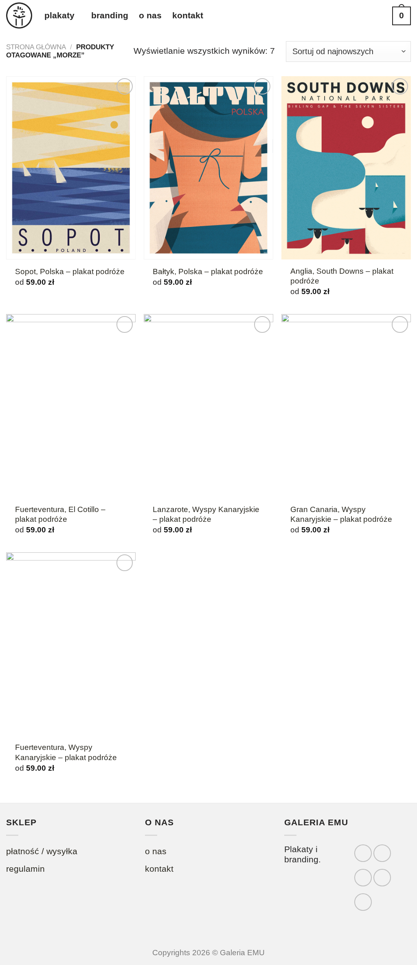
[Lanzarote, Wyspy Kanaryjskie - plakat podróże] (208, 405)
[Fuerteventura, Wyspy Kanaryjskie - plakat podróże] (71, 644)
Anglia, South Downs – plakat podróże (341, 276)
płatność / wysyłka (41, 851)
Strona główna (36, 47)
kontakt (187, 15)
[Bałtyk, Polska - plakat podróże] (208, 167)
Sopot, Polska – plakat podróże (70, 271)
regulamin (25, 868)
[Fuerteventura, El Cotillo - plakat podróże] (71, 405)
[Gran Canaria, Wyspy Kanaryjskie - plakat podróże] (346, 405)
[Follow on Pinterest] (363, 902)
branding (109, 15)
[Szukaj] (378, 16)
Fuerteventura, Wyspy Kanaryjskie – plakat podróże (66, 752)
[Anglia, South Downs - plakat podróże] (346, 167)
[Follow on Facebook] (363, 853)
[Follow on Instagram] (382, 853)
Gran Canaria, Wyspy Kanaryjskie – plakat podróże (341, 514)
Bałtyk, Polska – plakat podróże (208, 271)
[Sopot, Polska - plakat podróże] (71, 167)
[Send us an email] (382, 877)
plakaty (59, 15)
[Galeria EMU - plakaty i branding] (19, 15)
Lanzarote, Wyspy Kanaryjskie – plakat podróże (206, 514)
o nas (150, 15)
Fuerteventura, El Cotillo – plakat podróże (60, 514)
